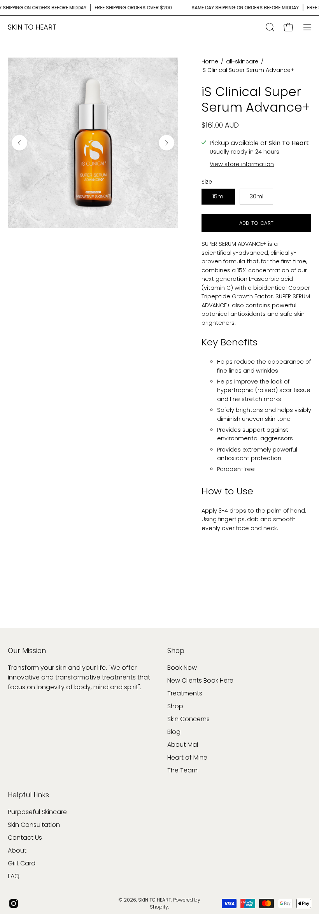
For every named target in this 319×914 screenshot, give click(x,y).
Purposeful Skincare (37, 811)
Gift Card (21, 863)
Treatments (184, 693)
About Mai (182, 744)
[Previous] (19, 143)
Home (210, 61)
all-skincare (242, 61)
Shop (175, 650)
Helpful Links (28, 795)
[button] (269, 27)
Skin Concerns (188, 718)
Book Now (182, 667)
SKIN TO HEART (32, 27)
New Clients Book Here (200, 680)
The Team (182, 770)
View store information (242, 164)
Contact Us (25, 837)
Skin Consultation (34, 824)
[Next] (166, 143)
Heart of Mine (187, 757)
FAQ (13, 876)
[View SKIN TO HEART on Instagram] (13, 903)
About (17, 850)
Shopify (159, 906)
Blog (174, 731)
